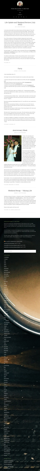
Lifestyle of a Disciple (8, 462)
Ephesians (6, 311)
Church (5, 287)
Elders (5, 307)
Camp (5, 279)
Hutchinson (6, 350)
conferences (6, 292)
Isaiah (5, 352)
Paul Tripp (6, 382)
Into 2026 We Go (7, 468)
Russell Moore (6, 412)
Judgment (6, 357)
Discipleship (6, 304)
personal (5, 386)
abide (5, 264)
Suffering (5, 429)
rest (4, 402)
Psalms (5, 395)
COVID (5, 296)
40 (9, 124)
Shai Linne (6, 423)
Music (5, 376)
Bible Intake (6, 274)
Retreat (5, 406)
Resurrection (6, 404)
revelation (6, 408)
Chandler (5, 285)
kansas (5, 359)
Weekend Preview (7, 449)
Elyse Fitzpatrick (7, 309)
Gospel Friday (6, 331)
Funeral (5, 326)
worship (5, 455)
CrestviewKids (6, 300)
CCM (5, 283)
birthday (11, 124)
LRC (4, 369)
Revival (5, 410)
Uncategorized (6, 438)
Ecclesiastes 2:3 (30, 85)
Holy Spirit (6, 346)
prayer (5, 391)
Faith (5, 315)
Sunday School (7, 431)
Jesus (5, 354)
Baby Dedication (7, 272)
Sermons (12, 209)
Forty (20, 68)
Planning (5, 389)
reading (5, 399)
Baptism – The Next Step (8, 466)
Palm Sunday (6, 378)
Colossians (6, 289)
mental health (6, 372)
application (6, 270)
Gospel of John (7, 333)
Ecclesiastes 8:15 (19, 83)
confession (6, 294)
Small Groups (6, 427)
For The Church (7, 322)
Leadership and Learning (8, 460)
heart (5, 342)
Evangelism (6, 313)
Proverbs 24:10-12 (19, 197)
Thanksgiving (6, 436)
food (5, 319)
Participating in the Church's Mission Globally (12, 247)
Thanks (5, 434)
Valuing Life (12, 197)
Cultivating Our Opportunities (9, 243)
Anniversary (11, 184)
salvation (5, 414)
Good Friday (6, 329)
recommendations (7, 401)
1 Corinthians (6, 257)
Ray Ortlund (6, 397)
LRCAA (5, 371)
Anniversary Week (20, 130)
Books (5, 277)
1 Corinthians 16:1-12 (13, 51)
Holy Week (6, 348)
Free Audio (6, 324)
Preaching (6, 393)
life (9, 62)
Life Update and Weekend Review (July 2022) (20, 23)
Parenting (5, 380)
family (5, 317)
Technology (6, 432)
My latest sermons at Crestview (13, 241)
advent (5, 266)
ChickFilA (7, 320)
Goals (5, 327)
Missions (5, 374)
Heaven (5, 344)
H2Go (5, 339)
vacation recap (7, 440)
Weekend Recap (17, 209)
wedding (17, 184)
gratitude (5, 335)
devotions (6, 302)
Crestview (6, 298)
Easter (5, 305)
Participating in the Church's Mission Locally (12, 245)
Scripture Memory (7, 417)
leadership (6, 361)
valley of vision (6, 442)
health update (6, 341)
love (5, 367)
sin (4, 425)
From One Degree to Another (20, 8)
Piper (5, 387)
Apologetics (6, 268)
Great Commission (7, 337)
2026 (5, 262)
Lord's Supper (6, 365)
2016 (5, 260)
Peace (5, 384)
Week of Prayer (7, 447)
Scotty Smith (6, 416)
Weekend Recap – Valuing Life (20, 190)
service (5, 421)
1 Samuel (5, 259)
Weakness (6, 446)
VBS (5, 444)
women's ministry (7, 453)
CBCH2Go (6, 281)
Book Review (6, 275)
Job (4, 356)
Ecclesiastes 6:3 (28, 82)
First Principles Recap (8, 464)
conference (6, 290)
